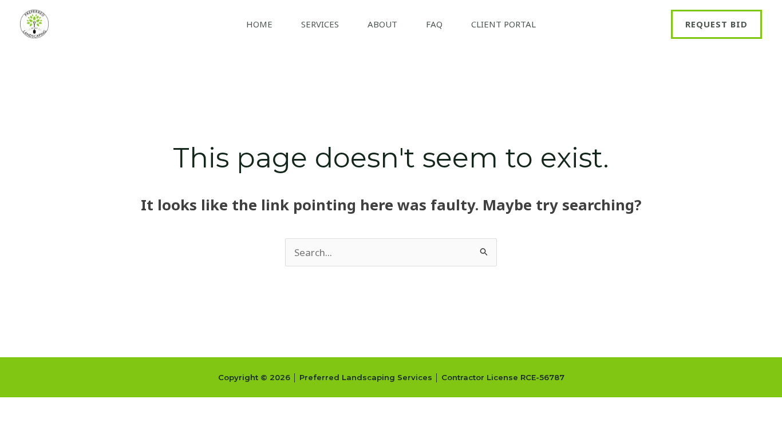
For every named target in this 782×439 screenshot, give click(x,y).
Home (259, 24)
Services (320, 24)
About (382, 24)
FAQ (434, 24)
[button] (716, 24)
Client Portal (503, 24)
